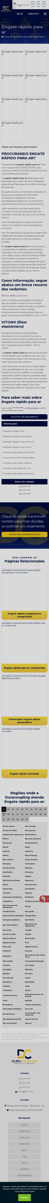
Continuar (24, 1198)
